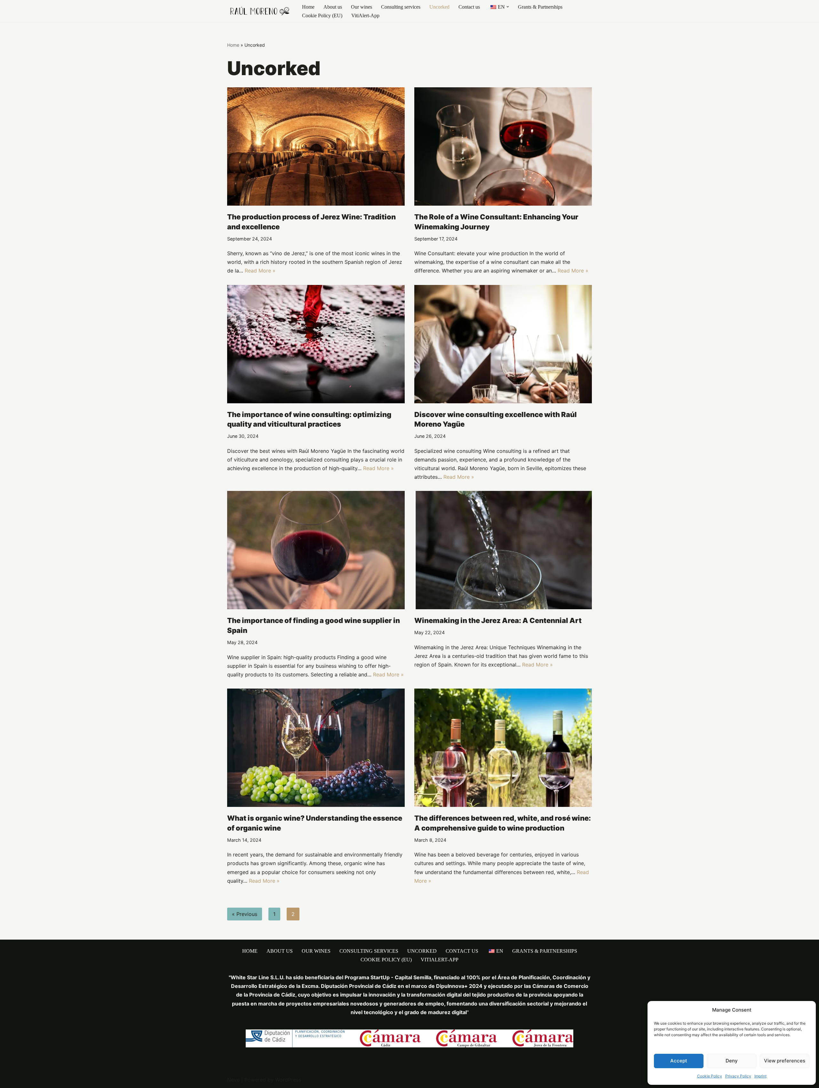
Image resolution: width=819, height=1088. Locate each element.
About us (332, 7)
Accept (678, 1061)
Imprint (760, 1076)
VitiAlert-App (365, 15)
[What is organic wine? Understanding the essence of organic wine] (316, 748)
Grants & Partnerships (540, 7)
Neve (233, 1079)
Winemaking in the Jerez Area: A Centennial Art (498, 620)
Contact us (469, 7)
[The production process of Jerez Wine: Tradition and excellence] (316, 146)
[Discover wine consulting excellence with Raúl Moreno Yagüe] (503, 344)
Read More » (260, 270)
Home (308, 7)
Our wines (361, 7)
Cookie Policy (709, 1076)
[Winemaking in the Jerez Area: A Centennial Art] (503, 550)
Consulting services (400, 7)
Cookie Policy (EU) (322, 15)
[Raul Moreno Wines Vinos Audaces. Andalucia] (259, 11)
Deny (732, 1061)
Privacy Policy (738, 1076)
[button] (507, 6)
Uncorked (439, 7)
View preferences (784, 1061)
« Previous (244, 914)
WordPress (288, 1079)
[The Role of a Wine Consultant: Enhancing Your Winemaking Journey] (503, 146)
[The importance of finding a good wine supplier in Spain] (316, 550)
